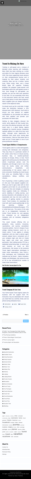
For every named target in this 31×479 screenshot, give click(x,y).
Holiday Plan (7, 369)
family (20, 418)
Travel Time (7, 401)
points (3, 431)
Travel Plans (7, 398)
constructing (4, 418)
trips (12, 434)
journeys (22, 425)
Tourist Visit (23, 304)
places (9, 429)
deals (9, 418)
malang (6, 306)
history (19, 420)
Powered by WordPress (15, 472)
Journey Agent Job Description (11, 342)
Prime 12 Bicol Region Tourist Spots (12, 337)
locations (4, 427)
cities (15, 416)
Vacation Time (7, 403)
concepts (20, 415)
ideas (16, 422)
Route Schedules (8, 384)
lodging (10, 427)
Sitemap (4, 454)
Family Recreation (8, 357)
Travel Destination (8, 396)
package (22, 427)
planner (14, 429)
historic (9, 420)
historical (14, 420)
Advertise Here (6, 449)
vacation (17, 434)
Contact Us (5, 447)
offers (18, 427)
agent (3, 415)
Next (26, 314)
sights (15, 431)
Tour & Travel (7, 386)
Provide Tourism (8, 379)
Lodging (6, 374)
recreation (11, 431)
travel (10, 306)
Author (15, 304)
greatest (4, 420)
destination (14, 418)
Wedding (6, 406)
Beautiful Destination (9, 352)
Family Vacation (8, 359)
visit (12, 436)
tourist (24, 432)
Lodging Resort (7, 376)
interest (20, 422)
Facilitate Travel (8, 354)
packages (4, 429)
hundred (12, 422)
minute (14, 427)
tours (3, 434)
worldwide (16, 436)
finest (24, 418)
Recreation (6, 381)
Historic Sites (7, 364)
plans (23, 429)
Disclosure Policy (6, 451)
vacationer (6, 436)
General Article (7, 361)
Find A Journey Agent (9, 339)
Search (26, 321)
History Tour (7, 366)
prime (7, 431)
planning (20, 429)
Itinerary (6, 371)
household (6, 422)
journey (16, 425)
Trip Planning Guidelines (10, 335)
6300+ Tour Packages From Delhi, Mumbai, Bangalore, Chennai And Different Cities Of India (14, 332)
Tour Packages (7, 388)
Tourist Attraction (8, 391)
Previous (6, 314)
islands (10, 425)
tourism (19, 431)
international (5, 425)
